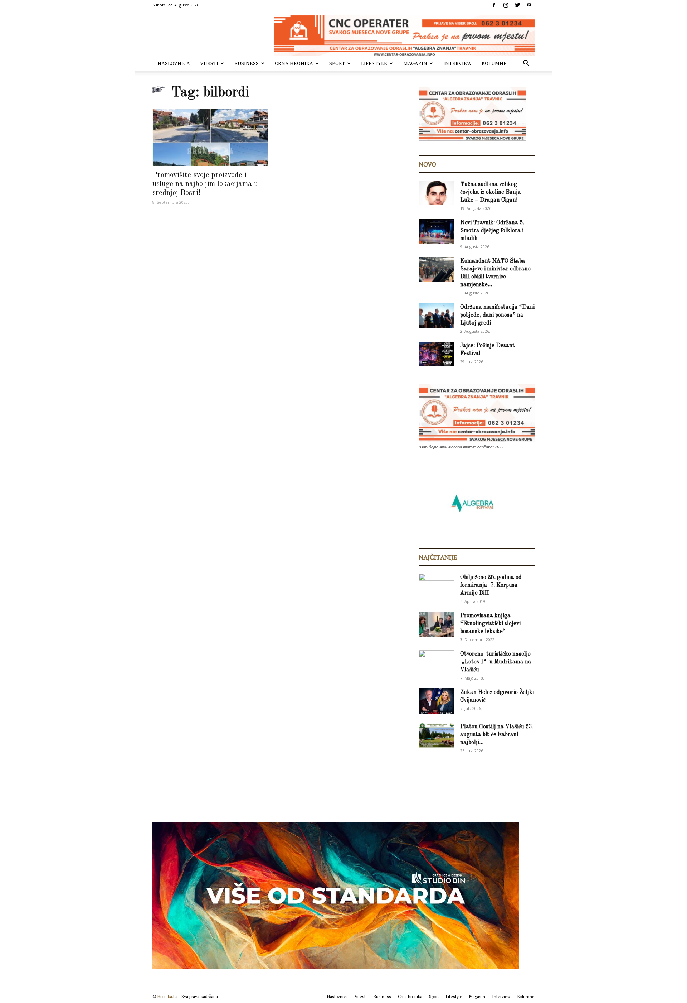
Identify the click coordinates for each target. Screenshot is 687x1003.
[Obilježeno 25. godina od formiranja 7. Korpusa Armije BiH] (436, 586)
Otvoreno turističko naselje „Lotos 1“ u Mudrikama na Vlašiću (495, 662)
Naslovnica (173, 63)
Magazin (415, 63)
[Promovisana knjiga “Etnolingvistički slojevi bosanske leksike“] (436, 624)
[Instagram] (505, 5)
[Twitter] (517, 5)
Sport (337, 63)
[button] (526, 64)
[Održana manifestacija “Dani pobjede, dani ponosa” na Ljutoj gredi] (436, 315)
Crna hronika (294, 63)
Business (246, 63)
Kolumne (494, 63)
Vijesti (209, 63)
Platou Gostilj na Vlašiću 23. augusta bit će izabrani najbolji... (496, 734)
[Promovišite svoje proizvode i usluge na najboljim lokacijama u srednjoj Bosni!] (210, 137)
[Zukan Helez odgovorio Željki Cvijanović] (436, 701)
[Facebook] (493, 5)
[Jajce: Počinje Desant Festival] (436, 354)
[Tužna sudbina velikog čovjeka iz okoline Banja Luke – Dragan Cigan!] (436, 193)
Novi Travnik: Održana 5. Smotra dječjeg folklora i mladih (492, 230)
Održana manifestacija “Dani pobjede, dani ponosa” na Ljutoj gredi (497, 315)
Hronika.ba (167, 996)
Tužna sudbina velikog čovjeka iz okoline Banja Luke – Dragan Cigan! (490, 192)
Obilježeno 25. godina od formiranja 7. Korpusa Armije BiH (491, 585)
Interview (457, 63)
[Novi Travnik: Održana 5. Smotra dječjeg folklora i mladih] (436, 231)
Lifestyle (374, 63)
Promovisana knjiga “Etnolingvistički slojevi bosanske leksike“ (490, 623)
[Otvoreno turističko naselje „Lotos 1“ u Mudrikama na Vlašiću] (436, 662)
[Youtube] (529, 5)
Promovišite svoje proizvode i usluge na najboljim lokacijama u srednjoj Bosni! (205, 184)
